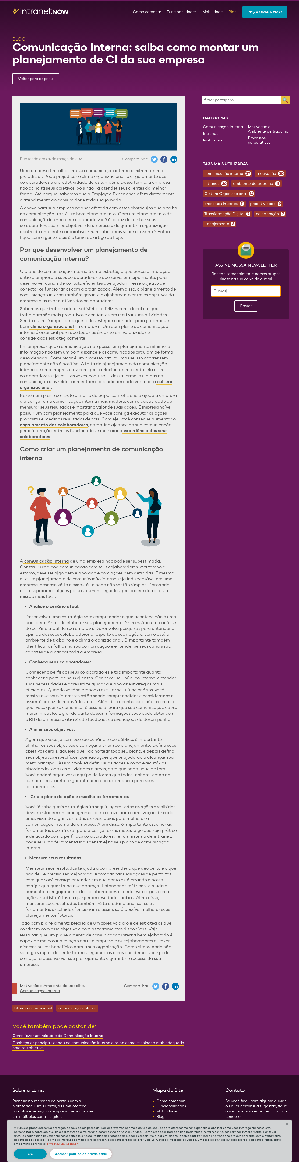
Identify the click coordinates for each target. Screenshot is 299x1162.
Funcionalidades (181, 12)
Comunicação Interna (40, 991)
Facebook (163, 159)
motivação (270, 174)
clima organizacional (51, 326)
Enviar (246, 306)
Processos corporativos (259, 140)
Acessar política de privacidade (81, 1154)
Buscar (285, 100)
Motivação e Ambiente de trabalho (52, 986)
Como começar (147, 12)
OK (30, 1154)
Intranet (210, 134)
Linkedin (173, 159)
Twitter (154, 159)
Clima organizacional (33, 1008)
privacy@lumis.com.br (62, 1143)
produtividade (265, 204)
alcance (88, 352)
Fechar (286, 1123)
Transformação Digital (226, 214)
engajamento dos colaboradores (54, 425)
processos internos (223, 204)
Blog (232, 12)
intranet (162, 836)
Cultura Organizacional (228, 194)
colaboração (270, 214)
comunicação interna (46, 561)
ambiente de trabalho (256, 184)
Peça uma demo (264, 12)
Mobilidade (212, 12)
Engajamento (219, 224)
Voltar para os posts (35, 79)
